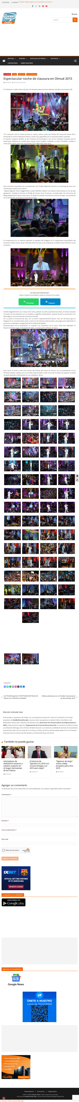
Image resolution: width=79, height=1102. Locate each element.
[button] (15, 58)
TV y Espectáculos (31, 74)
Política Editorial (29, 1091)
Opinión (22, 58)
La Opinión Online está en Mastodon (12, 1101)
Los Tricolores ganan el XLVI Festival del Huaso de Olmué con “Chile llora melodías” (21, 697)
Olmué (14, 74)
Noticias (11, 58)
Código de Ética (52, 1091)
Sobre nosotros (27, 63)
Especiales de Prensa (37, 58)
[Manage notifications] (3, 1098)
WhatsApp (30, 303)
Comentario (6, 794)
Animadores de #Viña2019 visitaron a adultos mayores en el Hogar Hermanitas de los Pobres (13, 766)
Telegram (51, 303)
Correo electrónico (9, 830)
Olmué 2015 (22, 74)
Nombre (5, 821)
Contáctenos (13, 63)
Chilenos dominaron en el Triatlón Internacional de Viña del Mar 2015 (58, 697)
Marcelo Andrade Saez (19, 82)
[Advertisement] (39, 41)
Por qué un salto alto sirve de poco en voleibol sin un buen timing (39, 1)
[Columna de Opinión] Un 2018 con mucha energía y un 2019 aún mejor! (39, 764)
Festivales (54, 58)
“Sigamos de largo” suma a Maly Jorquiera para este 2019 (64, 764)
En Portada (7, 74)
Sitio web (5, 839)
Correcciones (40, 1091)
